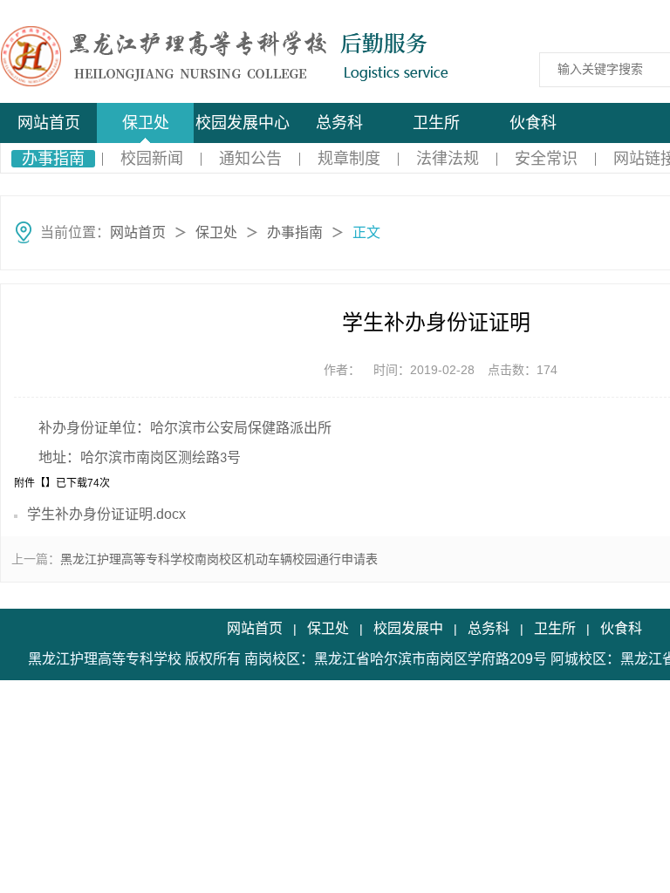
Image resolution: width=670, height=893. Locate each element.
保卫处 (145, 123)
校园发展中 (408, 628)
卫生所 (436, 123)
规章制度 (349, 158)
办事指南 (53, 158)
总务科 (339, 123)
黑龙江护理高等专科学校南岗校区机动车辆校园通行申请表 (219, 559)
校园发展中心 (242, 123)
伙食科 (533, 123)
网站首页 (48, 123)
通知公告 (250, 158)
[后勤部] (132, 54)
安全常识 (546, 158)
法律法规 (447, 158)
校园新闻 (151, 158)
